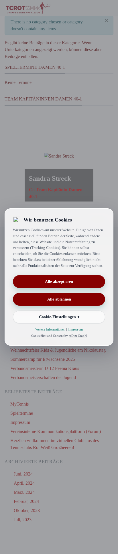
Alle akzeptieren (59, 281)
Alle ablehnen (59, 299)
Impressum (75, 329)
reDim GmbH (78, 335)
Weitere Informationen (50, 329)
